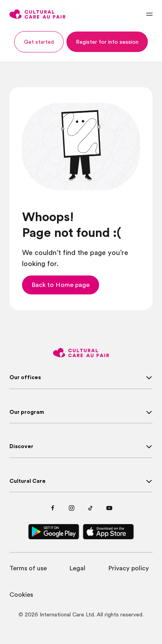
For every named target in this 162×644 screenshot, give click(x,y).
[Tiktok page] (90, 508)
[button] (39, 42)
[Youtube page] (109, 508)
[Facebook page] (53, 508)
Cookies (21, 595)
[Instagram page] (71, 508)
